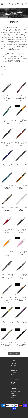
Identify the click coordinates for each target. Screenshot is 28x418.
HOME (14, 363)
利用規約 (14, 395)
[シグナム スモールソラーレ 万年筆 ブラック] (21, 221)
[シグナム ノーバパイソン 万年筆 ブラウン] (21, 289)
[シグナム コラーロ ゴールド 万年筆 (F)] (21, 334)
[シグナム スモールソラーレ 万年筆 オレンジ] (7, 243)
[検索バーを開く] (22, 4)
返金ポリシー (14, 398)
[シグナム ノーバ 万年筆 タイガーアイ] (21, 177)
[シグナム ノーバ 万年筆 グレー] (21, 156)
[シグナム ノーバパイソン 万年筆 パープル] (21, 313)
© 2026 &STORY (14, 413)
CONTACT (14, 374)
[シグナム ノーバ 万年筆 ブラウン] (21, 134)
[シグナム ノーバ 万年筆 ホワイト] (21, 199)
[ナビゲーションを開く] (2, 4)
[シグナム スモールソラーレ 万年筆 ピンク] (21, 243)
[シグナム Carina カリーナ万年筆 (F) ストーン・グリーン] (7, 111)
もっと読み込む (14, 353)
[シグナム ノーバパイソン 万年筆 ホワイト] (7, 334)
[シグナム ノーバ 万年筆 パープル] (7, 156)
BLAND (14, 368)
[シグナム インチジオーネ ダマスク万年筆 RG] (7, 289)
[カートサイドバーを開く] (26, 4)
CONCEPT (14, 365)
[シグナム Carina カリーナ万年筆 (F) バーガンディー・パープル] (21, 87)
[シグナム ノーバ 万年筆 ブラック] (7, 134)
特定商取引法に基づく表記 (14, 391)
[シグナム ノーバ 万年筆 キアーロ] (7, 177)
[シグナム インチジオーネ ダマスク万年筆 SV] (21, 266)
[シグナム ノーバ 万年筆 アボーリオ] (7, 199)
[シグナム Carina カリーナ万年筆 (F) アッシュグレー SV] (7, 87)
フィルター (3, 66)
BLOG (14, 372)
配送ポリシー (14, 393)
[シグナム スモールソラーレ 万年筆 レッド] (7, 221)
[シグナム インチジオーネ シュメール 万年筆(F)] (21, 111)
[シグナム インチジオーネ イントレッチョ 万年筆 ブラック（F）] (7, 266)
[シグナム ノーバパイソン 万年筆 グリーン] (7, 313)
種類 (2, 74)
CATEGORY (14, 370)
